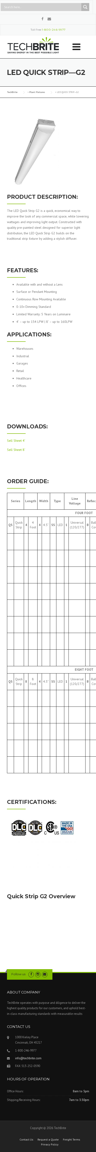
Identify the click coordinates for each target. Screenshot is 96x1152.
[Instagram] (38, 974)
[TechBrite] (33, 44)
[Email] (49, 19)
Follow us (18, 974)
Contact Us (26, 1139)
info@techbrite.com (28, 1058)
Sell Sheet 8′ (16, 450)
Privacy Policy (49, 1144)
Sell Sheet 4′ (16, 440)
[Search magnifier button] (85, 7)
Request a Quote (48, 1139)
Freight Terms (71, 1139)
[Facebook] (42, 19)
